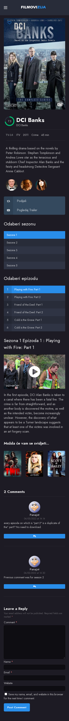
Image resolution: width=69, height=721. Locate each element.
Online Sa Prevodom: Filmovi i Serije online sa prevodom (33, 7)
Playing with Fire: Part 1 (27, 289)
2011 (26, 135)
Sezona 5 (12, 265)
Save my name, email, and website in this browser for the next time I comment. (33, 696)
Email (8, 672)
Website (8, 683)
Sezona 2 (12, 242)
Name (8, 662)
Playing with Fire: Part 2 (27, 297)
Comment (10, 622)
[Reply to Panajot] (34, 536)
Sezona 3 (12, 250)
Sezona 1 (12, 235)
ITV (18, 135)
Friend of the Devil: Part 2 (28, 312)
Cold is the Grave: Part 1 (28, 320)
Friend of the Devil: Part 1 (28, 305)
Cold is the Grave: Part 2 (28, 327)
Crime (34, 135)
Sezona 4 (12, 258)
